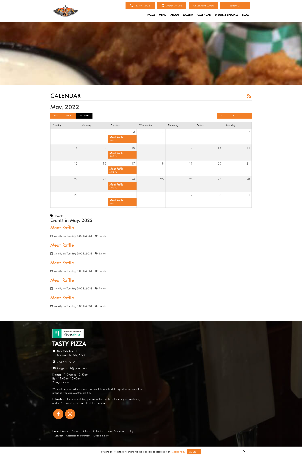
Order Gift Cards (203, 5)
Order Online (173, 5)
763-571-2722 (142, 5)
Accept (194, 451)
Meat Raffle (62, 227)
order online (79, 388)
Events (102, 235)
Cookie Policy (178, 451)
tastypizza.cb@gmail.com (72, 368)
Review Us (234, 5)
